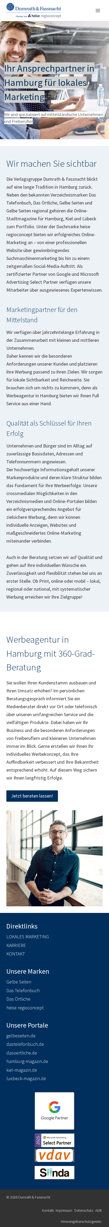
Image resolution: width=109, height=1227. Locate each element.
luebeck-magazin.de (26, 1078)
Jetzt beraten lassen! (32, 796)
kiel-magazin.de (21, 1070)
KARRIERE (16, 945)
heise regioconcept (25, 1008)
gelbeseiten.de (20, 1036)
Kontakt (48, 1210)
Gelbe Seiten (18, 982)
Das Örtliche (18, 999)
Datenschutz (83, 1210)
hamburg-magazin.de (27, 1061)
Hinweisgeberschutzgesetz (81, 1221)
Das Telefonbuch (23, 990)
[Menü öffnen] (98, 10)
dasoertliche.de (21, 1053)
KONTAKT (15, 954)
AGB (98, 1210)
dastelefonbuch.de (25, 1044)
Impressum (64, 1210)
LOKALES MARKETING (27, 937)
